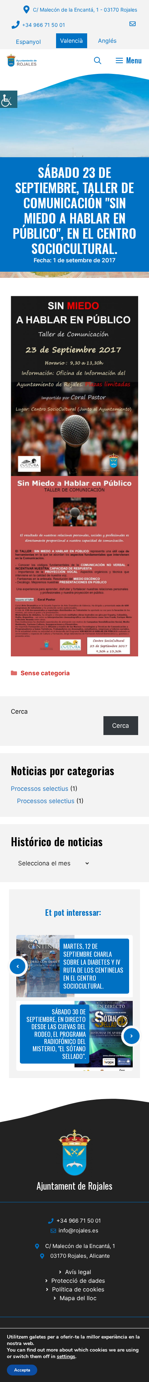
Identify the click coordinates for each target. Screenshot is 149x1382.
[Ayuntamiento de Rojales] (22, 60)
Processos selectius (39, 788)
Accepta (22, 1370)
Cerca (19, 711)
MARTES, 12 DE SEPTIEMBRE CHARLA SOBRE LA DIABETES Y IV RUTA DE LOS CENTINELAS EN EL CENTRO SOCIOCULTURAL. (93, 965)
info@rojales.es (78, 1230)
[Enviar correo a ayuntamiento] (128, 23)
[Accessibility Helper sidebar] (8, 99)
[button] (97, 60)
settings (66, 1356)
